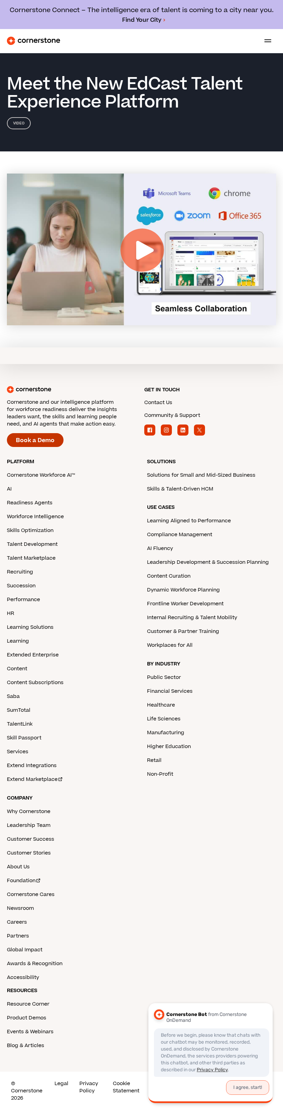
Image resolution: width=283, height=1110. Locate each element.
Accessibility (23, 977)
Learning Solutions (30, 627)
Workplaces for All (170, 645)
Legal (61, 1083)
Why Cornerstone (28, 811)
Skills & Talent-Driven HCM (180, 489)
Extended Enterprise (33, 655)
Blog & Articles (25, 1045)
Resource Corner (28, 1004)
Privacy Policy (88, 1087)
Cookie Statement (126, 1087)
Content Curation (169, 576)
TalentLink (19, 724)
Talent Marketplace (31, 558)
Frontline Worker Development (185, 603)
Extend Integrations (32, 765)
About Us (18, 866)
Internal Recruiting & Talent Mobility (192, 617)
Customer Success (30, 839)
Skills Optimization (30, 530)
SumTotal (18, 710)
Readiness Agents (29, 502)
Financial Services (170, 691)
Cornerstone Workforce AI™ (41, 475)
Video (19, 123)
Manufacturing (165, 732)
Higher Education (169, 746)
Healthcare (161, 705)
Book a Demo (35, 440)
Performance (23, 599)
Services (17, 751)
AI (9, 489)
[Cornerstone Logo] (33, 41)
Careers (17, 922)
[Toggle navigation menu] (265, 40)
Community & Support (172, 415)
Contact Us (158, 402)
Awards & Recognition (34, 963)
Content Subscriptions (35, 682)
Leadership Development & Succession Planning (208, 562)
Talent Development (32, 544)
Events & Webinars (30, 1031)
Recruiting (20, 572)
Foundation (21, 880)
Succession (21, 585)
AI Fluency (160, 548)
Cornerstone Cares (31, 894)
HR (10, 613)
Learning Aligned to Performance (189, 520)
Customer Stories (29, 853)
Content (17, 668)
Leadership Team (28, 825)
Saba (13, 696)
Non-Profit (160, 774)
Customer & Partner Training (183, 631)
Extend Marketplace (32, 779)
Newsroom (20, 908)
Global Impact (24, 949)
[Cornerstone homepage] (73, 389)
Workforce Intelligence (35, 516)
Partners (18, 936)
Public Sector (164, 677)
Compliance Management (179, 534)
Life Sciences (163, 718)
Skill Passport (24, 737)
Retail (154, 760)
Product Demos (26, 1018)
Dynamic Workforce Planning (183, 590)
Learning (18, 641)
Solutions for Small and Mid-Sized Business (201, 475)
